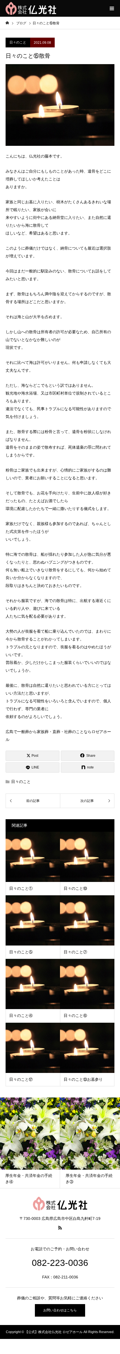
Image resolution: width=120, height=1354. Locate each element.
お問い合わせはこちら (60, 1310)
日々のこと (17, 42)
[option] (72, 1142)
